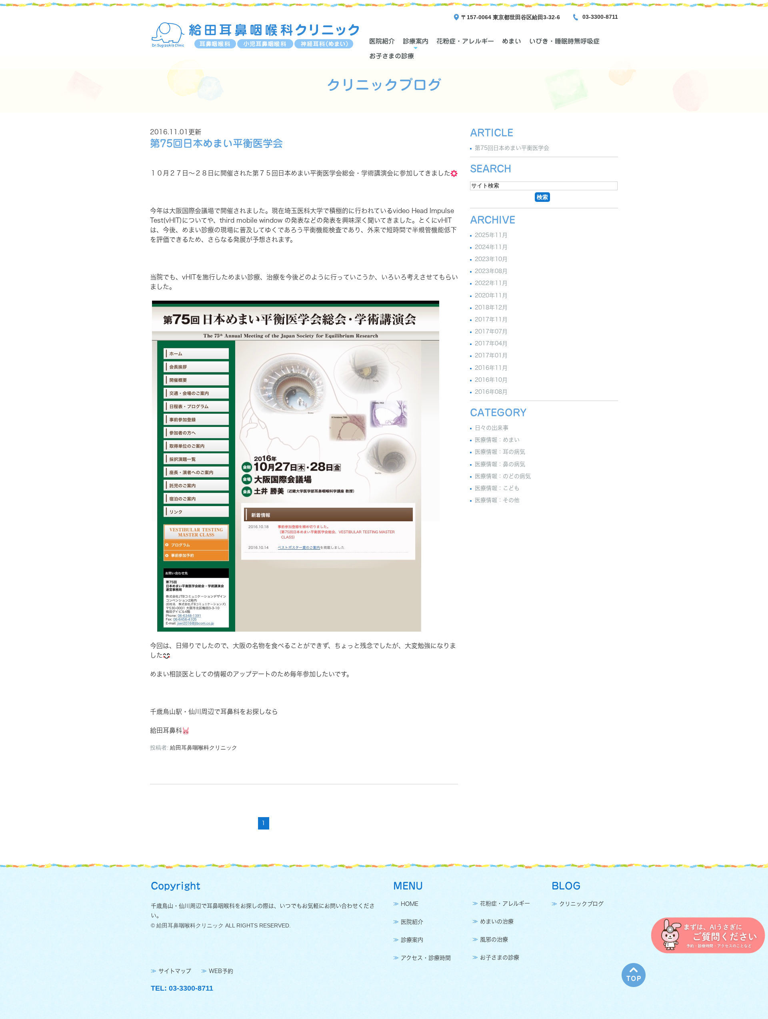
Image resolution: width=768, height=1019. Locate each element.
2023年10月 (491, 259)
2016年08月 (491, 392)
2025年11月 (491, 235)
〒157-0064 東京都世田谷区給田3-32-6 (510, 17)
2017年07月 (491, 331)
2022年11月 (491, 283)
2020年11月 (491, 295)
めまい (511, 41)
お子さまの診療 (391, 56)
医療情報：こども (497, 488)
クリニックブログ (581, 904)
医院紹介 (382, 41)
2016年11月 (491, 368)
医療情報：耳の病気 (500, 452)
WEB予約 (221, 971)
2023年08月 (491, 271)
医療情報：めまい (497, 440)
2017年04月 (491, 343)
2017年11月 (491, 319)
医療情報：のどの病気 (503, 476)
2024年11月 (491, 247)
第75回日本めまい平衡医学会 (216, 143)
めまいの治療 (497, 921)
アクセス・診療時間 (426, 958)
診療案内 (415, 41)
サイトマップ (174, 971)
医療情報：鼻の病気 (500, 464)
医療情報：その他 (497, 500)
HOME (409, 904)
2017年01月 (491, 356)
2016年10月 (491, 380)
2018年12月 (491, 307)
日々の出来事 (491, 428)
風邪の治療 (494, 939)
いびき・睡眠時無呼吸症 (564, 41)
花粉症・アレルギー (465, 41)
